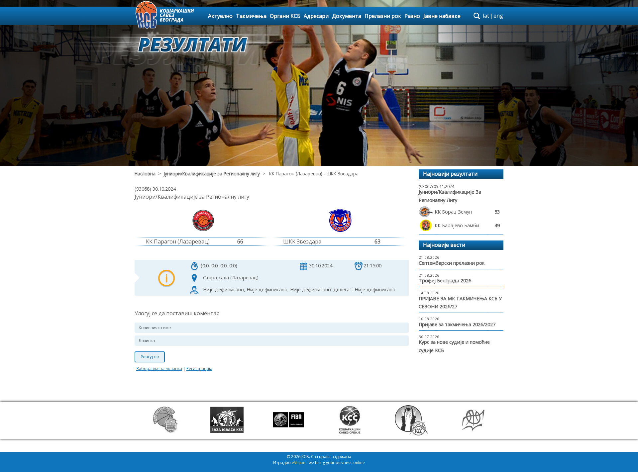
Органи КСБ (285, 16)
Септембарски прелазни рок (451, 263)
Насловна (145, 173)
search (477, 16)
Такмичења (251, 16)
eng (498, 15)
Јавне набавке (442, 16)
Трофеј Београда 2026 (445, 280)
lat (486, 15)
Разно (412, 16)
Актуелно (220, 16)
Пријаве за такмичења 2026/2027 (457, 324)
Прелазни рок (383, 16)
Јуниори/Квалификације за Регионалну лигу (211, 173)
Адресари (316, 16)
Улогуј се (150, 356)
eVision (298, 462)
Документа (346, 16)
